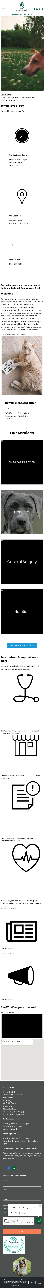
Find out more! (13, 733)
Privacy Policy (39, 1282)
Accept (32, 1283)
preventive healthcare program (24, 901)
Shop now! (5, 778)
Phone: (5, 1199)
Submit (22, 1231)
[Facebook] (40, 9)
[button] (39, 1220)
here (17, 841)
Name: (6, 1180)
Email (5, 1190)
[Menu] (3, 9)
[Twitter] (42, 9)
